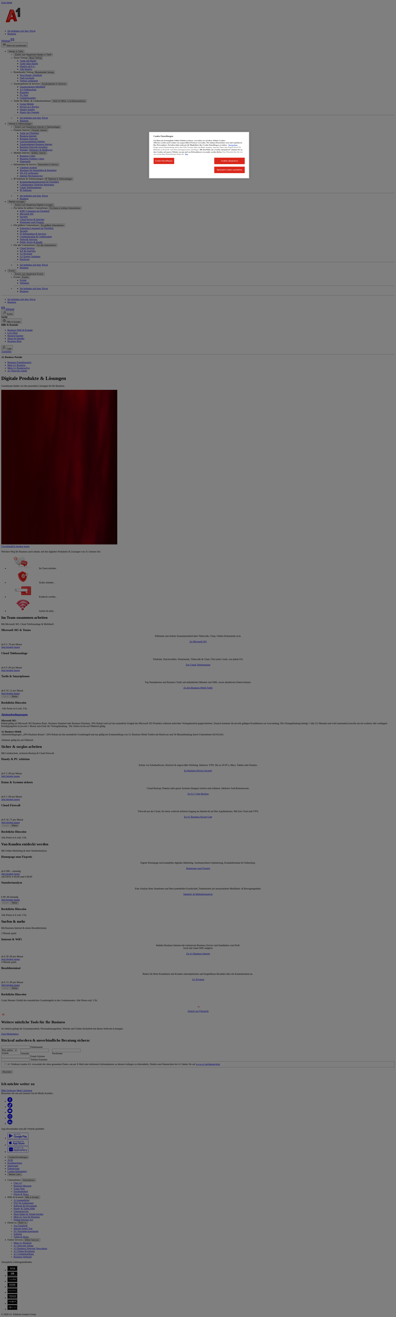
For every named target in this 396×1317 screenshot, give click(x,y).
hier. (186, 154)
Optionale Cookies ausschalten (229, 170)
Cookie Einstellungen (163, 161)
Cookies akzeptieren (229, 161)
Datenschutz (233, 145)
